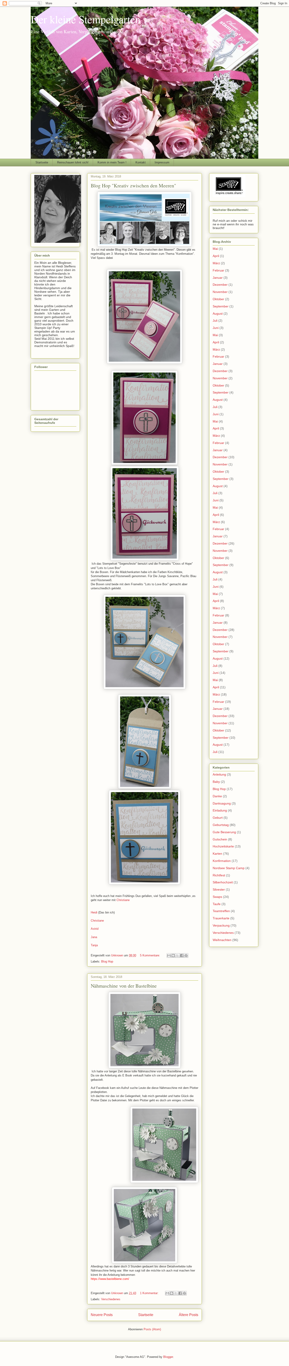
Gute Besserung (224, 832)
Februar (218, 270)
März (216, 263)
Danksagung (222, 803)
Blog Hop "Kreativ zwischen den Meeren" (133, 185)
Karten (217, 853)
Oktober (218, 299)
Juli (215, 320)
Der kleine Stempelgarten (85, 19)
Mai (215, 248)
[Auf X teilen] (177, 955)
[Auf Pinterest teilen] (186, 955)
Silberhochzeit (223, 882)
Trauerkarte (221, 918)
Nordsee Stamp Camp (229, 868)
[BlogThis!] (173, 955)
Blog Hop (107, 961)
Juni (216, 328)
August (218, 313)
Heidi (94, 912)
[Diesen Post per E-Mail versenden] (169, 955)
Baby (216, 781)
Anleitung (219, 774)
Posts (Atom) (152, 1329)
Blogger (168, 1357)
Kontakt (140, 162)
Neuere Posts (102, 1315)
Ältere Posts (188, 1315)
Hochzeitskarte (223, 846)
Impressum (162, 162)
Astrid (94, 928)
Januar (218, 277)
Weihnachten (222, 940)
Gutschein (220, 839)
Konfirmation (222, 861)
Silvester (219, 889)
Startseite (41, 162)
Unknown (117, 955)
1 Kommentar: (149, 1293)
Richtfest (219, 875)
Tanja (94, 945)
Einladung (220, 810)
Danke (217, 796)
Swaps (217, 897)
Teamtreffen (221, 911)
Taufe (217, 904)
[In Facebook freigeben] (181, 955)
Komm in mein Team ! (112, 162)
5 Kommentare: (150, 955)
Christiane (124, 900)
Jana (94, 937)
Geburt (218, 817)
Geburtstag (221, 825)
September (220, 306)
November (220, 292)
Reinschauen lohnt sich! (73, 162)
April (216, 256)
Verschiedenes (110, 1299)
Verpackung (221, 925)
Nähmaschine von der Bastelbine (124, 985)
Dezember (220, 284)
